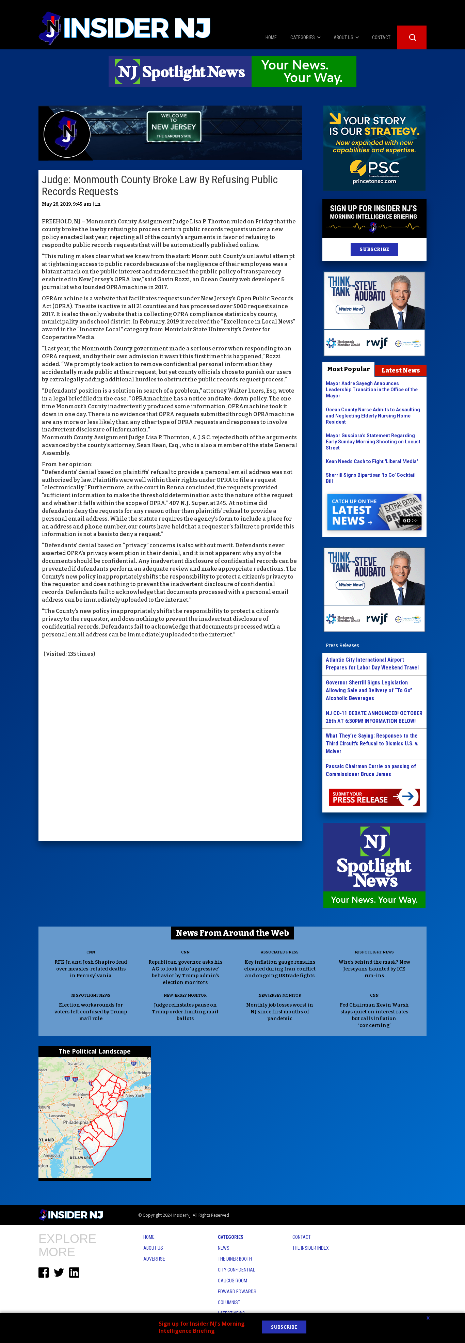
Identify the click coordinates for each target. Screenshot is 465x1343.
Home (149, 1237)
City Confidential (236, 1270)
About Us (153, 1248)
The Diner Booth (235, 1259)
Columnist (229, 1302)
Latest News (401, 370)
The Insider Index (310, 1248)
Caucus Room (232, 1280)
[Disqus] (170, 750)
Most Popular (348, 369)
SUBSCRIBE (374, 249)
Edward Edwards (237, 1291)
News (223, 1248)
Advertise (154, 1259)
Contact (301, 1237)
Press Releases (342, 645)
